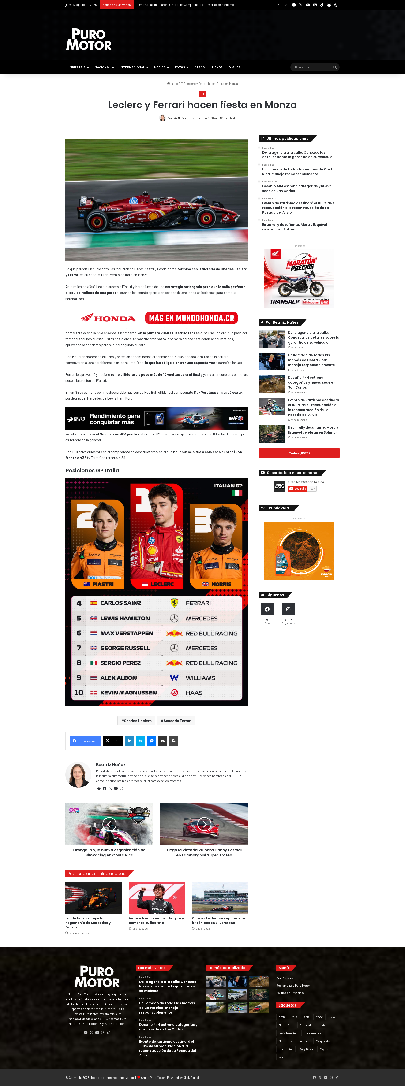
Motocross (286, 1041)
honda (321, 1025)
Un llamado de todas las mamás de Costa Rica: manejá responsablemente (311, 360)
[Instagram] (121, 788)
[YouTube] (116, 788)
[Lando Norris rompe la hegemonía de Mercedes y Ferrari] (93, 898)
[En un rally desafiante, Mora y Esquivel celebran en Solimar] (272, 434)
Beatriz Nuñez (176, 117)
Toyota (324, 1049)
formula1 (305, 1025)
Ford (290, 1025)
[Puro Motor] (88, 39)
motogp (304, 1041)
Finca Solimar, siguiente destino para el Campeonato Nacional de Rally (183, 5)
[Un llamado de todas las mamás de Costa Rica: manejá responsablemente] (272, 361)
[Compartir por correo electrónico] (162, 741)
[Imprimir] (173, 741)
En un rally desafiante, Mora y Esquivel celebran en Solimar (313, 430)
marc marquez (313, 1033)
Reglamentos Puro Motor (293, 985)
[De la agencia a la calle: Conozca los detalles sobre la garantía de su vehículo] (272, 339)
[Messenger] (151, 741)
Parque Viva (323, 1041)
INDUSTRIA (77, 67)
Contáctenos (285, 978)
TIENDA (217, 67)
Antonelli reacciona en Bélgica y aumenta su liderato (156, 920)
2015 (282, 1017)
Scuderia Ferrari (177, 720)
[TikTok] (108, 1032)
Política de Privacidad (290, 993)
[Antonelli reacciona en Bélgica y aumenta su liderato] (157, 898)
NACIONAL (103, 67)
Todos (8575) (299, 453)
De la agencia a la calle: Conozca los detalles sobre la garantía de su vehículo (313, 337)
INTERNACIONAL (132, 67)
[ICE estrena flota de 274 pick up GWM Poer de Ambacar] (238, 994)
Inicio (174, 83)
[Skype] (140, 741)
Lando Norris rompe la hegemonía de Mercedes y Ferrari (88, 923)
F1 (181, 83)
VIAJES (234, 67)
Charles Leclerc (138, 720)
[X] (110, 788)
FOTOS (180, 67)
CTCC (319, 1017)
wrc (281, 1057)
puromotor (286, 1049)
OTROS (199, 67)
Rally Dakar (306, 1049)
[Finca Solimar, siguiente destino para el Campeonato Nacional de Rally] (259, 1007)
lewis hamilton (288, 1033)
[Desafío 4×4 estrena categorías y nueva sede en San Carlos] (272, 384)
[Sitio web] (99, 788)
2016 (294, 1017)
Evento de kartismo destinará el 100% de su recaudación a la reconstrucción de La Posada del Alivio (313, 407)
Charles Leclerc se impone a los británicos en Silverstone (219, 920)
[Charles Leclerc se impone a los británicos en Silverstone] (220, 898)
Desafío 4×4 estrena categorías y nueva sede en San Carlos (311, 382)
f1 (280, 1025)
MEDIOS (160, 67)
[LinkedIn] (129, 741)
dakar (333, 1017)
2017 (306, 1017)
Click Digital (191, 1077)
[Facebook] (104, 788)
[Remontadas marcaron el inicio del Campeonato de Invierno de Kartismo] (238, 1007)
